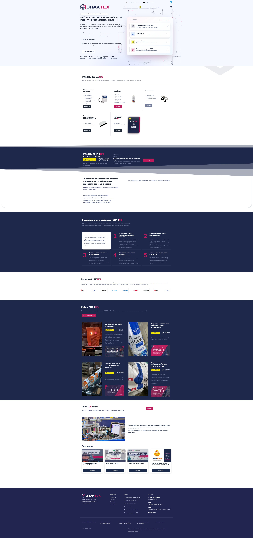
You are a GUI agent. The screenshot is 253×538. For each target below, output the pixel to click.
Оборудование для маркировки (132, 497)
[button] (114, 351)
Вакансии (112, 499)
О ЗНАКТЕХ (113, 497)
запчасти (151, 27)
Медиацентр (113, 503)
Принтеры (138, 27)
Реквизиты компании (160, 521)
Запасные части (128, 506)
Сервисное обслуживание (130, 509)
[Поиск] (171, 7)
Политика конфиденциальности (89, 521)
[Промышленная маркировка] (167, 26)
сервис (156, 27)
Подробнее (92, 470)
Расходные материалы (130, 503)
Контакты (153, 7)
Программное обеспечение (131, 500)
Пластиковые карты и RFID (131, 512)
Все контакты (152, 512)
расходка (145, 27)
